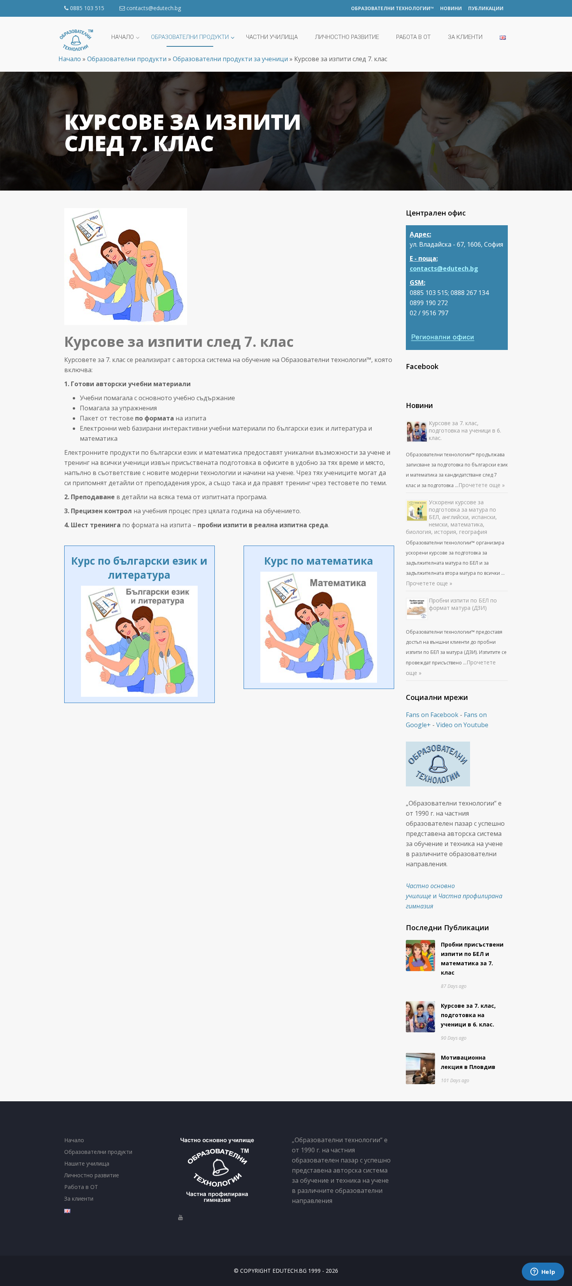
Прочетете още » (481, 485)
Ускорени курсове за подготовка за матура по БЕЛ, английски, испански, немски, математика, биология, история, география (451, 516)
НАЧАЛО (122, 37)
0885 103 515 (86, 8)
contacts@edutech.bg (153, 8)
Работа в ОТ (81, 1187)
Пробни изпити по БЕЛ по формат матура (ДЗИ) (463, 604)
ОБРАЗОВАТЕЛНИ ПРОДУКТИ (190, 37)
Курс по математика (318, 561)
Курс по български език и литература (139, 568)
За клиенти (78, 1198)
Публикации (486, 8)
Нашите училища (86, 1163)
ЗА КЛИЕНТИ (465, 37)
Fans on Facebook (432, 714)
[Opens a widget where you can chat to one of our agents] (542, 1272)
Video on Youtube (462, 725)
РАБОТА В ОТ (413, 37)
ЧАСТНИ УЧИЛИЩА (272, 37)
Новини (451, 8)
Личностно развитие (347, 37)
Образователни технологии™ (392, 8)
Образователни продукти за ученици (230, 59)
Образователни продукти (127, 59)
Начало (74, 1140)
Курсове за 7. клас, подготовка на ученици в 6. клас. (465, 430)
